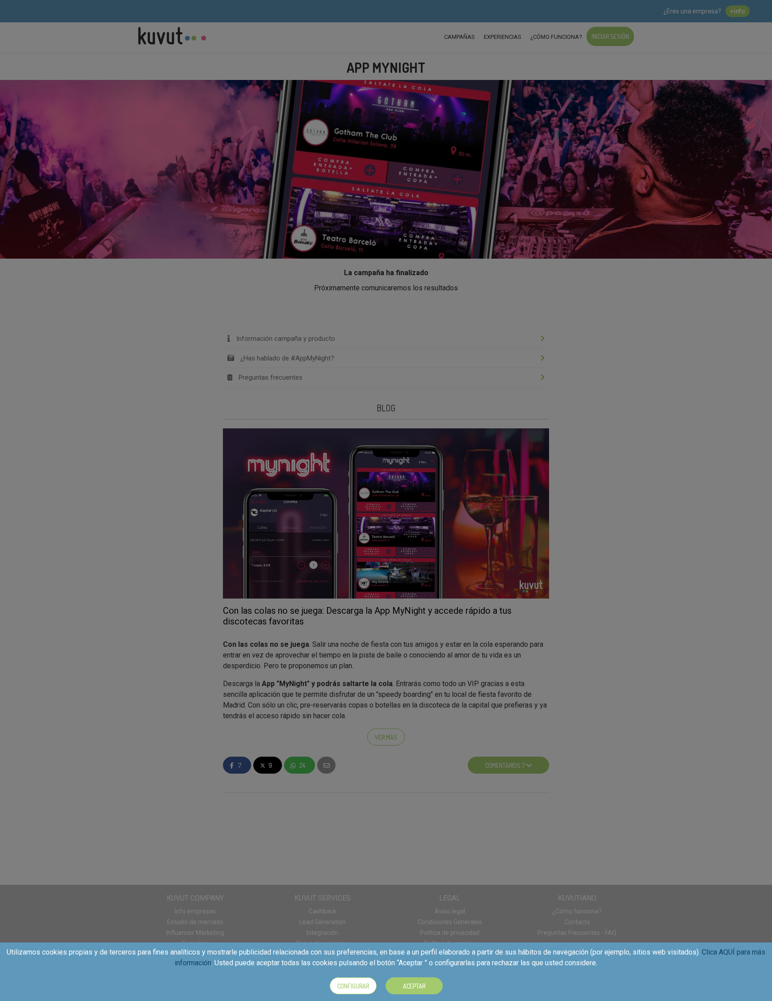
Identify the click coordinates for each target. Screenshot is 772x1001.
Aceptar (414, 986)
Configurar (353, 986)
